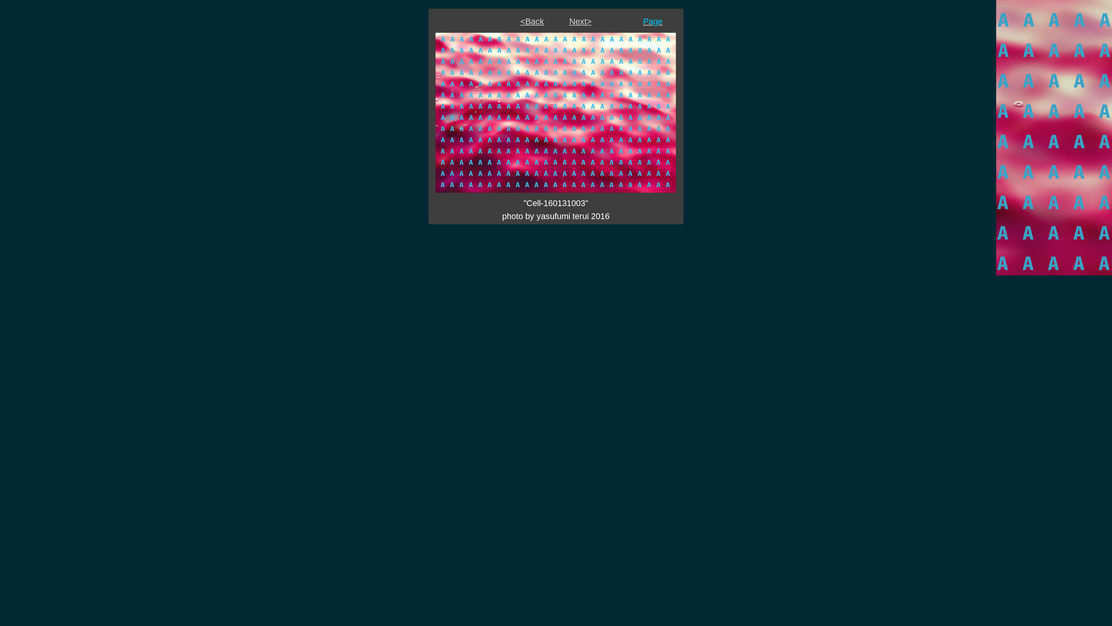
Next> (580, 21)
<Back (532, 21)
